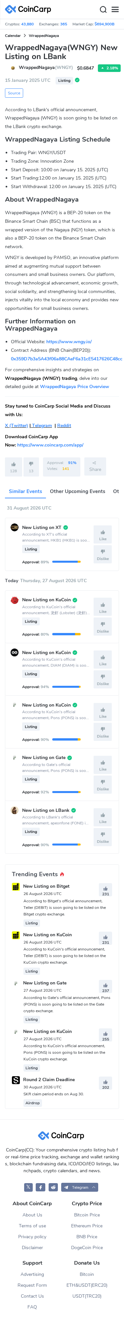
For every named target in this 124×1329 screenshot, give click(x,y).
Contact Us (32, 1296)
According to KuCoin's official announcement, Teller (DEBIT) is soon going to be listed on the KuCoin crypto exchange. (64, 956)
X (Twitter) (16, 425)
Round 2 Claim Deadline (49, 1080)
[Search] (103, 10)
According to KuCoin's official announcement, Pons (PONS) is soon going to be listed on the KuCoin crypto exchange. (64, 1052)
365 (63, 24)
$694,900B (104, 24)
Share (95, 469)
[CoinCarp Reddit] (53, 1187)
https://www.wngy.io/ (69, 342)
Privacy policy (32, 1237)
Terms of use (32, 1226)
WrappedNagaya (44, 35)
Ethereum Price (87, 1226)
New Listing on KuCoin (47, 935)
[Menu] (115, 10)
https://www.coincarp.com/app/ (50, 445)
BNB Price (86, 1237)
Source (14, 93)
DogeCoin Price (87, 1248)
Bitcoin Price (87, 1215)
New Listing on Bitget (46, 886)
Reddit (64, 425)
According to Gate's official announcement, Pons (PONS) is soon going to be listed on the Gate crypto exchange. (66, 1004)
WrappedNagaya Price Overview (74, 386)
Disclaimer (32, 1248)
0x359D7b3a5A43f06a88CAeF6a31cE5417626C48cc (66, 359)
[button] (79, 1187)
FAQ (32, 1307)
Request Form (32, 1285)
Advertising (32, 1274)
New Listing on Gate (44, 983)
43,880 (27, 24)
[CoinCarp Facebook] (40, 1187)
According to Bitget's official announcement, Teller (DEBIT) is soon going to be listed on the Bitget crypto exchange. (64, 907)
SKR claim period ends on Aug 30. (53, 1094)
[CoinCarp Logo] (30, 9)
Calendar (13, 35)
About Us (32, 1215)
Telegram (41, 425)
